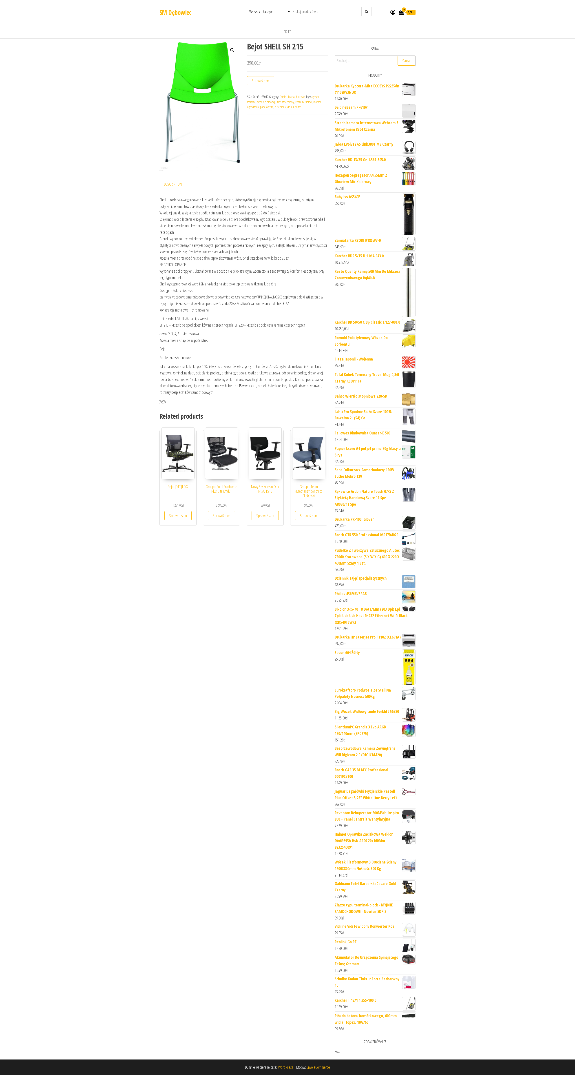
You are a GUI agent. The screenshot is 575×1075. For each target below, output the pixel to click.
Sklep (287, 31)
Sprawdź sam (261, 80)
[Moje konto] (392, 12)
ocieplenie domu (284, 107)
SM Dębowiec (175, 12)
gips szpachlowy (285, 102)
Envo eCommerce (318, 1067)
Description (173, 184)
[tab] (176, 184)
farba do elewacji (266, 102)
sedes (298, 107)
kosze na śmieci (303, 102)
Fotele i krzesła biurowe (292, 97)
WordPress (285, 1067)
